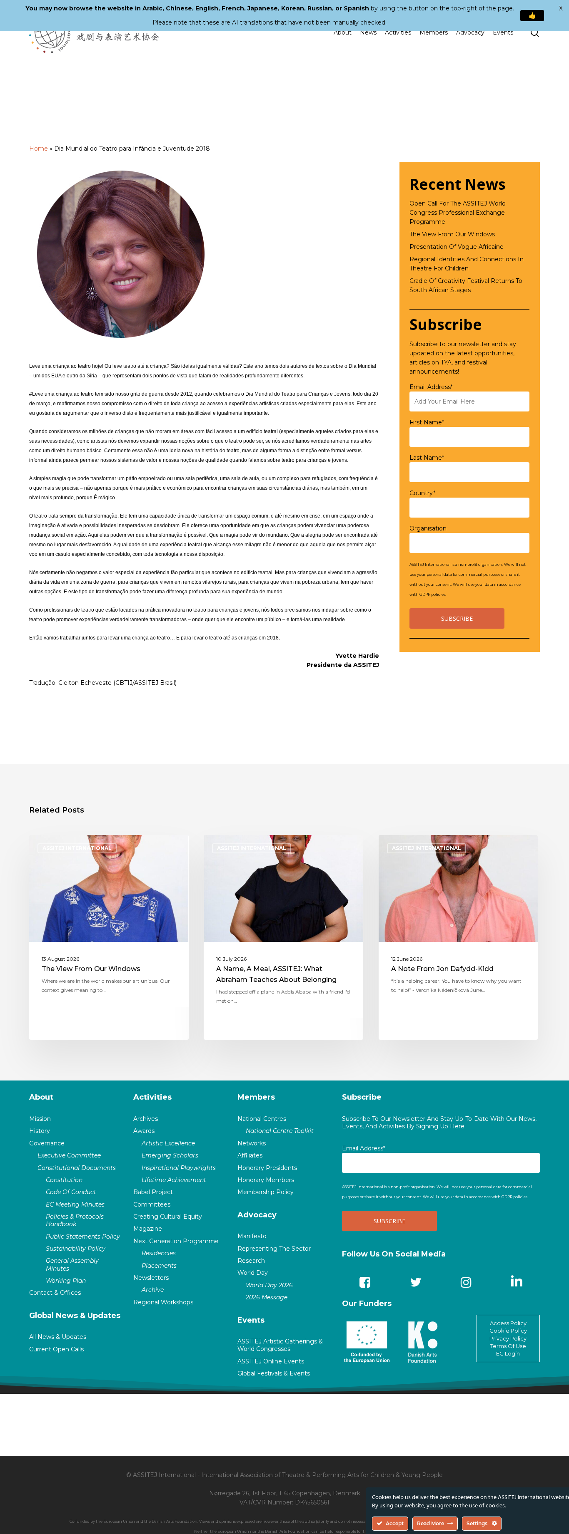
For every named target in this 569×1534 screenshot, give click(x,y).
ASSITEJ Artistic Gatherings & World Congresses (280, 1345)
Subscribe (362, 1097)
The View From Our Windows (452, 234)
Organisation (428, 528)
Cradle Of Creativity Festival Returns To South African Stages (465, 285)
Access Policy (508, 1323)
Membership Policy (265, 1192)
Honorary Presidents (267, 1168)
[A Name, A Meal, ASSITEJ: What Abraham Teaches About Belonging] (283, 937)
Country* (422, 493)
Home (38, 148)
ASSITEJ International (77, 848)
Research (251, 1260)
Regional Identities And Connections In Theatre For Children (466, 263)
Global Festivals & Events (273, 1373)
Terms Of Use (508, 1346)
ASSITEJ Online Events (270, 1361)
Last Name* (426, 457)
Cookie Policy (508, 1330)
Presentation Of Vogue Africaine (456, 246)
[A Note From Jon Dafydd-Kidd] (458, 937)
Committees (151, 1204)
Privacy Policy (508, 1338)
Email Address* (431, 387)
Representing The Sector (274, 1248)
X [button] (561, 8)
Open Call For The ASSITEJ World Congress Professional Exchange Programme (457, 213)
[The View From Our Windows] (109, 937)
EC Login (508, 1353)
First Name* (426, 422)
